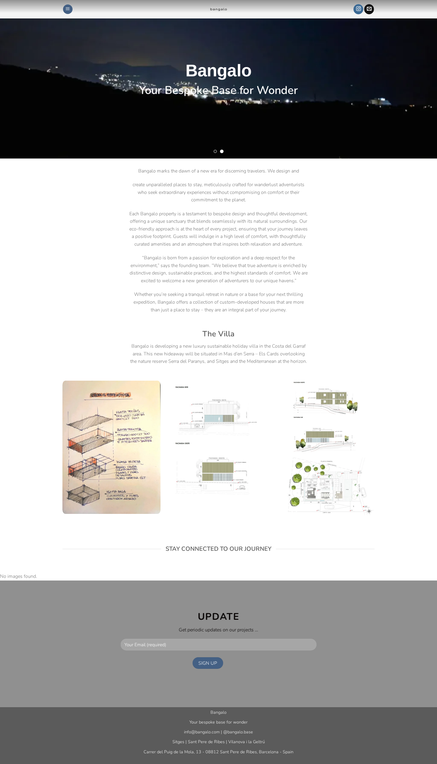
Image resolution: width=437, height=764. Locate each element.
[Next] (420, 79)
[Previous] (16, 79)
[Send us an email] (369, 9)
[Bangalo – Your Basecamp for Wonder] (218, 9)
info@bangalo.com (202, 732)
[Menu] (68, 9)
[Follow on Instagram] (358, 9)
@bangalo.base (238, 732)
